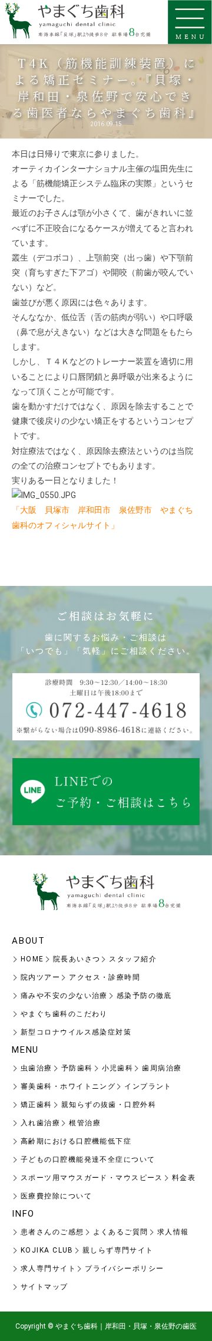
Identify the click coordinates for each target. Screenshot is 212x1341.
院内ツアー (40, 977)
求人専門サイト (48, 1268)
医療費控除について (56, 1196)
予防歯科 (77, 1068)
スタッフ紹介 (133, 959)
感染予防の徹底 (144, 995)
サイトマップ (44, 1287)
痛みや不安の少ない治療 (64, 995)
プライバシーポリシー (124, 1268)
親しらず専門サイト (118, 1250)
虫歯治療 (36, 1068)
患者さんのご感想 (52, 1232)
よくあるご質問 (120, 1232)
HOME (32, 959)
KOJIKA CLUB (47, 1250)
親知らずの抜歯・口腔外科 (108, 1105)
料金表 (184, 1178)
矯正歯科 (36, 1105)
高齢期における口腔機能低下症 (76, 1141)
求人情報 (173, 1232)
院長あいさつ (77, 959)
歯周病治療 (161, 1068)
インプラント (148, 1086)
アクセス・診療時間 (104, 977)
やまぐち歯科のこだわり (64, 1014)
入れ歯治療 (40, 1123)
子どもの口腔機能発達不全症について (88, 1159)
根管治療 (85, 1123)
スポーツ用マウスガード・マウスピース (92, 1178)
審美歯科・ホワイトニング (68, 1086)
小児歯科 (118, 1068)
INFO (23, 1213)
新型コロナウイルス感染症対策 (76, 1032)
